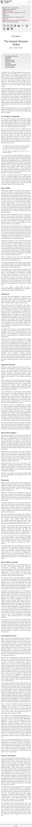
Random (3, 824)
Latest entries (27, 824)
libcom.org (5, 18)
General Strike (14, 12)
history (20, 12)
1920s (8, 12)
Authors (17, 824)
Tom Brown (10, 11)
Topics (21, 824)
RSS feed (8, 824)
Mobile (16, 826)
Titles (12, 824)
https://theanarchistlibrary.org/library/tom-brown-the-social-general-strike (15, 20)
